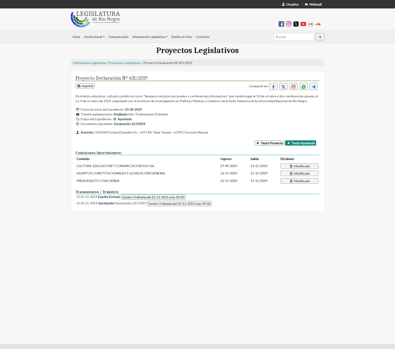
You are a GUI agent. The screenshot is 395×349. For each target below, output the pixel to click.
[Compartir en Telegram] (314, 86)
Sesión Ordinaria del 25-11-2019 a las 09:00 (153, 197)
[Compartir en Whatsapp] (303, 86)
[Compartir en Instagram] (293, 86)
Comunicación (118, 37)
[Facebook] (282, 24)
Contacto (203, 37)
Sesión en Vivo (181, 37)
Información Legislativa (148, 37)
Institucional (93, 37)
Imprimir (87, 86)
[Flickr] (311, 24)
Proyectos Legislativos (124, 63)
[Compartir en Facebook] (273, 86)
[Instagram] (289, 24)
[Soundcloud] (319, 24)
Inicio (76, 37)
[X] (297, 24)
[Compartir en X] (283, 86)
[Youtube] (304, 24)
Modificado (302, 166)
